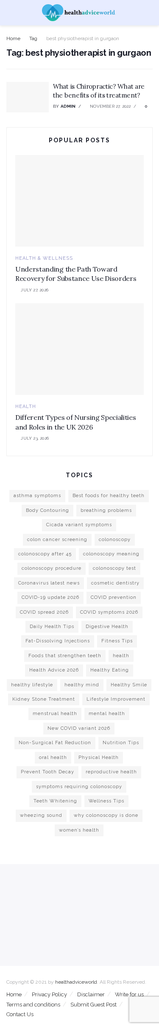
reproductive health (111, 772)
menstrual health (55, 713)
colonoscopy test (114, 568)
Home (13, 38)
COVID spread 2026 (44, 612)
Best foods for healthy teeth (109, 495)
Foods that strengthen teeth (64, 655)
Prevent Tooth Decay (47, 772)
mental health (107, 713)
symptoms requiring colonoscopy (79, 786)
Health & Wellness (44, 258)
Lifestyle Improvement (115, 699)
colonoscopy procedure (51, 568)
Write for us (129, 994)
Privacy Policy (49, 994)
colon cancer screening (57, 539)
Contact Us (19, 1014)
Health (25, 406)
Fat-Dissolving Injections (57, 641)
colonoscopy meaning (111, 554)
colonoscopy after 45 (45, 554)
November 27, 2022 (110, 106)
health (121, 655)
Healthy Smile (129, 685)
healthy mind (81, 685)
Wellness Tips (106, 801)
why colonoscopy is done (106, 815)
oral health (53, 757)
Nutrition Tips (121, 742)
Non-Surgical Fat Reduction (55, 742)
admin (68, 106)
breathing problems (106, 510)
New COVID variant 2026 (78, 728)
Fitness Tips (117, 641)
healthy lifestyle (32, 685)
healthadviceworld (76, 982)
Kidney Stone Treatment (43, 699)
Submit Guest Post (93, 1004)
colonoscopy (115, 539)
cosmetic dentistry (115, 583)
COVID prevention (114, 597)
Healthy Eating (109, 670)
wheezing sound (41, 815)
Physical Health (98, 757)
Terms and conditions (33, 1004)
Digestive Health (107, 626)
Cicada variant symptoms (79, 525)
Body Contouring (47, 510)
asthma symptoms (37, 495)
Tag (33, 38)
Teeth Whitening (55, 801)
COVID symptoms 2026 (109, 612)
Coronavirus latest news (49, 583)
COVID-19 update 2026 (50, 597)
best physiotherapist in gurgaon (82, 38)
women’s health (79, 830)
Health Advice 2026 (54, 670)
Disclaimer (91, 994)
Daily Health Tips (52, 626)
